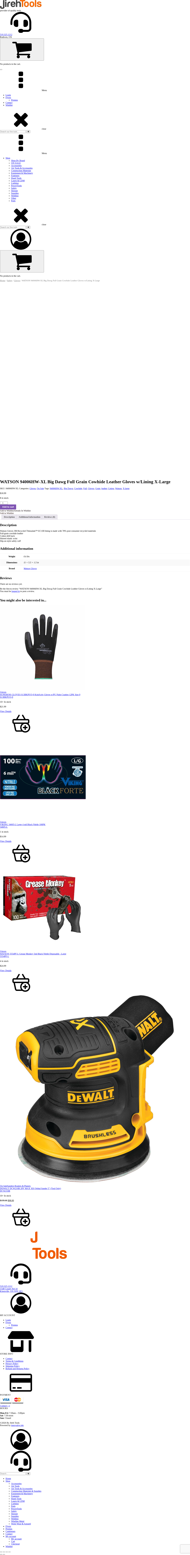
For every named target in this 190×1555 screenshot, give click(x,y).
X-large (126, 488)
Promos (14, 100)
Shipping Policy (13, 1366)
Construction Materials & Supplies (26, 1491)
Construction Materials (21, 170)
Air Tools (15, 1486)
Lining (111, 488)
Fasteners (15, 175)
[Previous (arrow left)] (1, 1554)
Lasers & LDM (18, 180)
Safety (14, 188)
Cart (13, 1541)
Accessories (16, 165)
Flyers (8, 97)
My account (11, 1536)
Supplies (15, 193)
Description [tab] (9, 517)
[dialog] (95, 1488)
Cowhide (78, 488)
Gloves (17, 280)
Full (85, 488)
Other (13, 198)
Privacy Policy (12, 1363)
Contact (9, 102)
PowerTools (16, 185)
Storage (14, 191)
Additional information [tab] (29, 517)
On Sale (40, 488)
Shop (8, 158)
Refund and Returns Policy (17, 1368)
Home (2, 280)
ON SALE (16, 163)
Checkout (15, 1544)
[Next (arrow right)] (4, 1554)
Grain (97, 488)
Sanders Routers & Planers (19, 1186)
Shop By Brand (18, 160)
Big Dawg (68, 488)
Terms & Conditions (14, 1361)
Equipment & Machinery (22, 173)
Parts (13, 201)
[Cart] (22, 49)
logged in (16, 591)
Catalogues (10, 1531)
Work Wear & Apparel (21, 1524)
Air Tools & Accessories (22, 168)
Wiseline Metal (17, 1521)
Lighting (15, 183)
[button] (15, 510)
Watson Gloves (30, 568)
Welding (14, 196)
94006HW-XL (56, 488)
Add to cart (8, 507)
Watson (118, 488)
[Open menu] (1, 69)
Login (8, 95)
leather (104, 488)
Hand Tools (16, 178)
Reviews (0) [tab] (49, 517)
